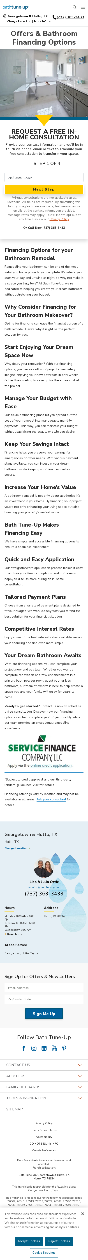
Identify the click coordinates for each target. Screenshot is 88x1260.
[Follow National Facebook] (23, 1048)
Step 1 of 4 (47, 163)
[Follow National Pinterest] (64, 1048)
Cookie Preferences (44, 1150)
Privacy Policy (59, 219)
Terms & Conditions (44, 1130)
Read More (15, 934)
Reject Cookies (59, 1241)
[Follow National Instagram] (33, 1048)
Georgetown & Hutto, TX (28, 16)
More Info (40, 21)
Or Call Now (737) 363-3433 (44, 228)
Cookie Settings (44, 1253)
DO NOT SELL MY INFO (44, 1143)
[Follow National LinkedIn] (44, 1048)
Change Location (18, 21)
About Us (15, 1076)
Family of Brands (23, 1087)
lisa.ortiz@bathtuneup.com (44, 887)
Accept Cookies (29, 1241)
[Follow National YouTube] (54, 1048)
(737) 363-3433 (44, 893)
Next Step (44, 189)
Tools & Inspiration (26, 1098)
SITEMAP (14, 1109)
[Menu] (83, 7)
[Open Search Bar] (74, 7)
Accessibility (44, 1137)
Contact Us (18, 1064)
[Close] (83, 1214)
